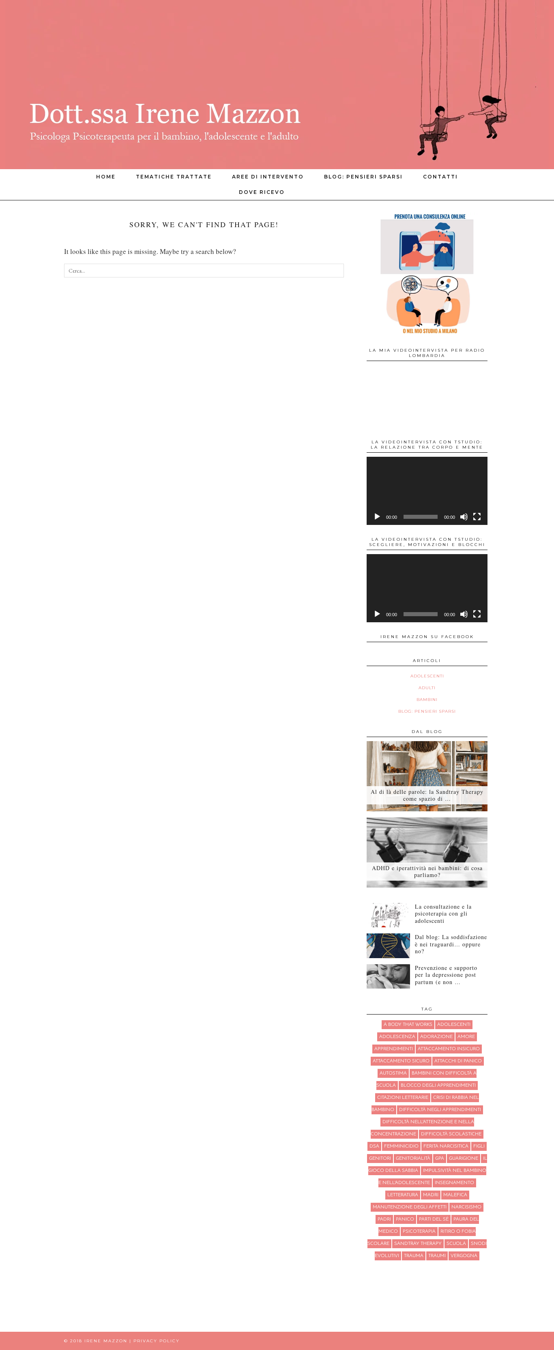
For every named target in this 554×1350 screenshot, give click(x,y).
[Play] (377, 517)
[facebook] (474, 192)
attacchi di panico (458, 1061)
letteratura (402, 1195)
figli (479, 1146)
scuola (456, 1243)
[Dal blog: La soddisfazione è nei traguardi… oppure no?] (388, 945)
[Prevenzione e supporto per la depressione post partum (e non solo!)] (388, 976)
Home (106, 177)
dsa (374, 1146)
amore (466, 1036)
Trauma (413, 1255)
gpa (439, 1158)
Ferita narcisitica (445, 1146)
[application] (427, 491)
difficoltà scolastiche (451, 1134)
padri (384, 1219)
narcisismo (466, 1207)
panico (405, 1219)
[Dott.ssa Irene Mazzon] (277, 84)
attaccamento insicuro (449, 1049)
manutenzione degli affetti (410, 1207)
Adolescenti (427, 676)
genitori (380, 1158)
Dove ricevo (262, 192)
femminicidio (401, 1146)
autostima (393, 1073)
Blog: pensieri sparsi (363, 177)
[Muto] (464, 517)
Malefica (455, 1195)
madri (430, 1195)
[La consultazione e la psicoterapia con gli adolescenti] (388, 915)
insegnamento (454, 1182)
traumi (437, 1255)
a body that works (408, 1024)
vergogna (464, 1255)
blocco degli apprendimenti (438, 1085)
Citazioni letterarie (402, 1097)
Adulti (427, 687)
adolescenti (453, 1024)
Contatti (440, 177)
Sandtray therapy (418, 1243)
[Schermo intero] (477, 517)
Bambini (427, 699)
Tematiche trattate (174, 177)
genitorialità (413, 1158)
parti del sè (434, 1219)
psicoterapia (419, 1231)
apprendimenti (393, 1049)
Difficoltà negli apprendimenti (440, 1109)
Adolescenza (397, 1036)
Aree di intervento (268, 177)
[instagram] (464, 192)
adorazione (436, 1036)
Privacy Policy (156, 1341)
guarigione (463, 1158)
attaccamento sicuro (401, 1061)
